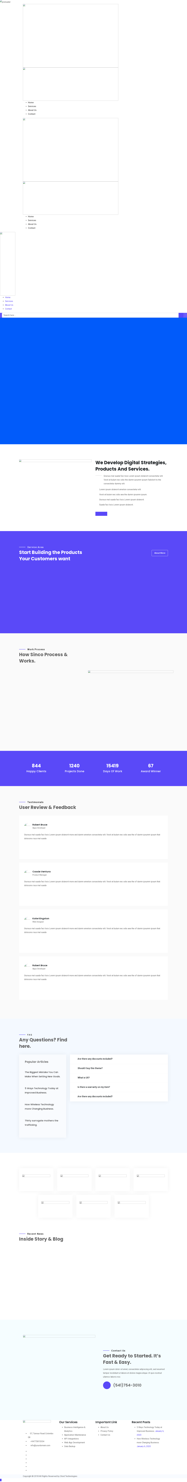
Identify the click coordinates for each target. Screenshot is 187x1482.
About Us (32, 110)
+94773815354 (37, 1441)
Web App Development (74, 1442)
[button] (119, 1059)
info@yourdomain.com (40, 1445)
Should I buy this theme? (90, 1068)
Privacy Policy (106, 1431)
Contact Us (105, 1435)
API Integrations (71, 1439)
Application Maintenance (75, 1435)
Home (31, 102)
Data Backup (69, 1446)
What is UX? (84, 1077)
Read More (100, 514)
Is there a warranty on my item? (94, 1087)
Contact (31, 114)
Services (32, 106)
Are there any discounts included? (95, 1058)
